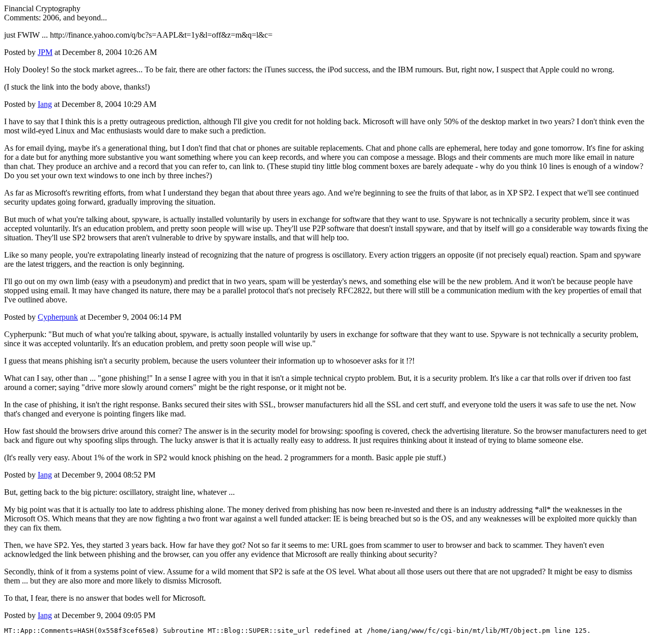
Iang (45, 104)
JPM (45, 52)
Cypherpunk (58, 317)
